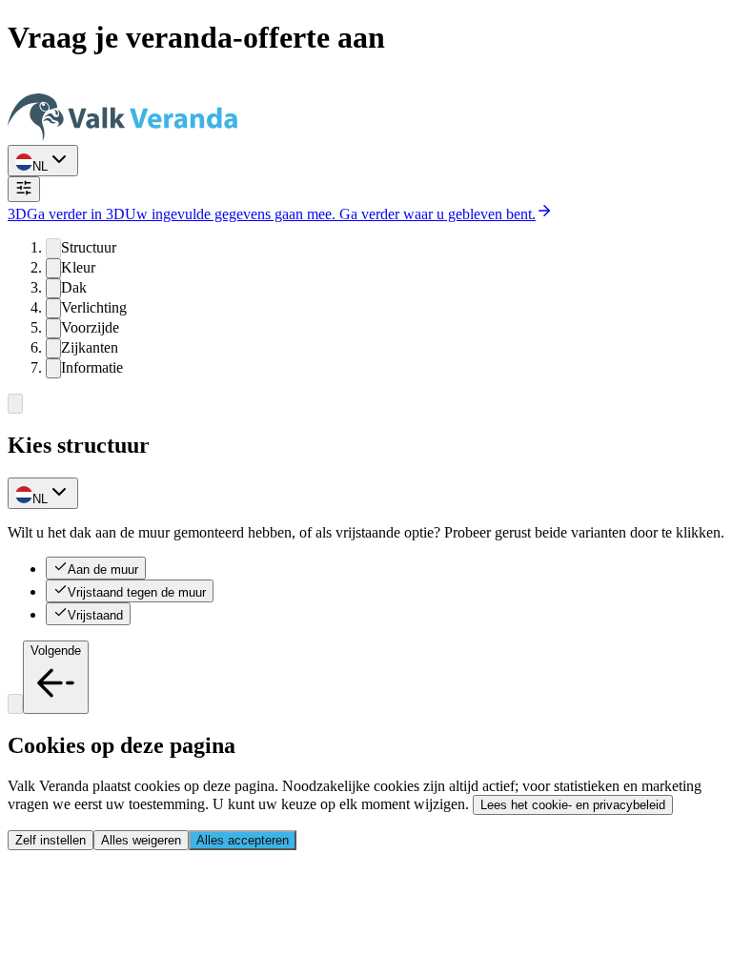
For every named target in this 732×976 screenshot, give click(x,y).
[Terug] (15, 404)
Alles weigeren (141, 840)
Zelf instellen (50, 840)
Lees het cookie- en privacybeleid (572, 805)
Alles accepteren (242, 840)
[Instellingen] (24, 189)
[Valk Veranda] (122, 136)
